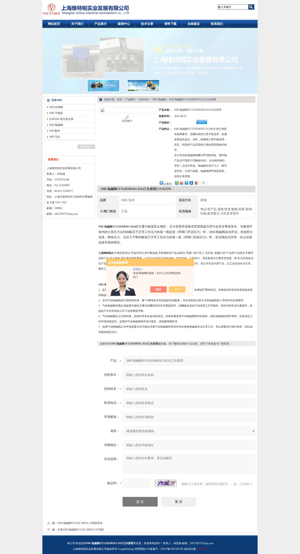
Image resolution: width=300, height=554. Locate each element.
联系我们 (217, 23)
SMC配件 (54, 130)
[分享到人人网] (191, 183)
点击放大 (127, 120)
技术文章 (147, 23)
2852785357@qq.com (66, 213)
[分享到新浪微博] (181, 183)
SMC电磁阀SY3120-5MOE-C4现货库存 (80, 523)
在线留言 (194, 23)
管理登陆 (140, 548)
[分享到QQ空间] (176, 183)
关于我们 (77, 23)
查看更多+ (86, 146)
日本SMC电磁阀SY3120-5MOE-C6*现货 (81, 529)
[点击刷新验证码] (166, 483)
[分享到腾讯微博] (186, 183)
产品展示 (100, 23)
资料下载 (170, 23)
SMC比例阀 (56, 107)
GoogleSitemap (126, 548)
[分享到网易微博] (195, 183)
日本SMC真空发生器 (61, 119)
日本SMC (57, 100)
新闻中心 (124, 23)
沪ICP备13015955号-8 (173, 548)
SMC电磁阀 (56, 124)
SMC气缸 (54, 136)
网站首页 (54, 23)
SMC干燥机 (56, 113)
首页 (119, 99)
